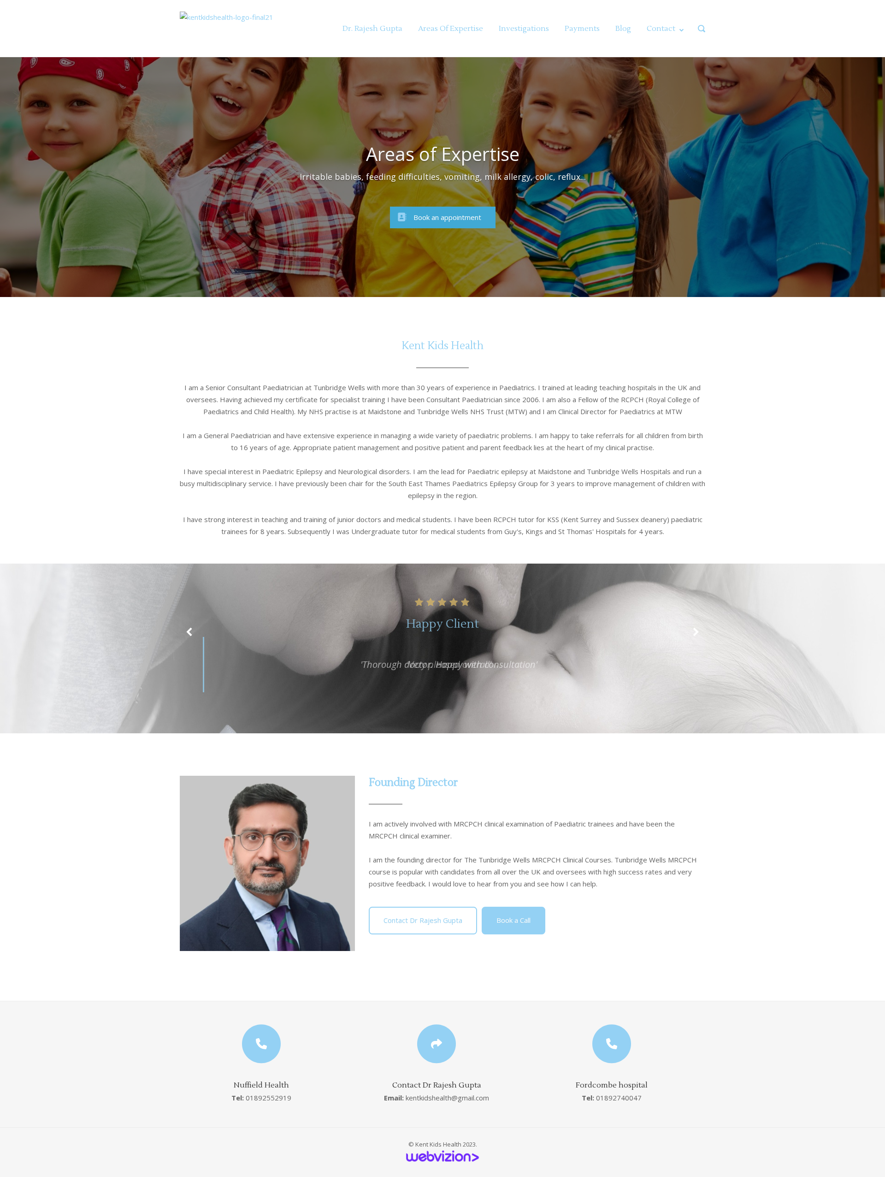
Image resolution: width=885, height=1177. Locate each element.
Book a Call (513, 920)
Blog (623, 28)
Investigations (524, 28)
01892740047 (619, 1097)
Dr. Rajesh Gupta (372, 28)
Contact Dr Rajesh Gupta (423, 920)
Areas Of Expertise (450, 28)
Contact (661, 28)
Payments (582, 28)
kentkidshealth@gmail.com (447, 1097)
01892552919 (268, 1097)
